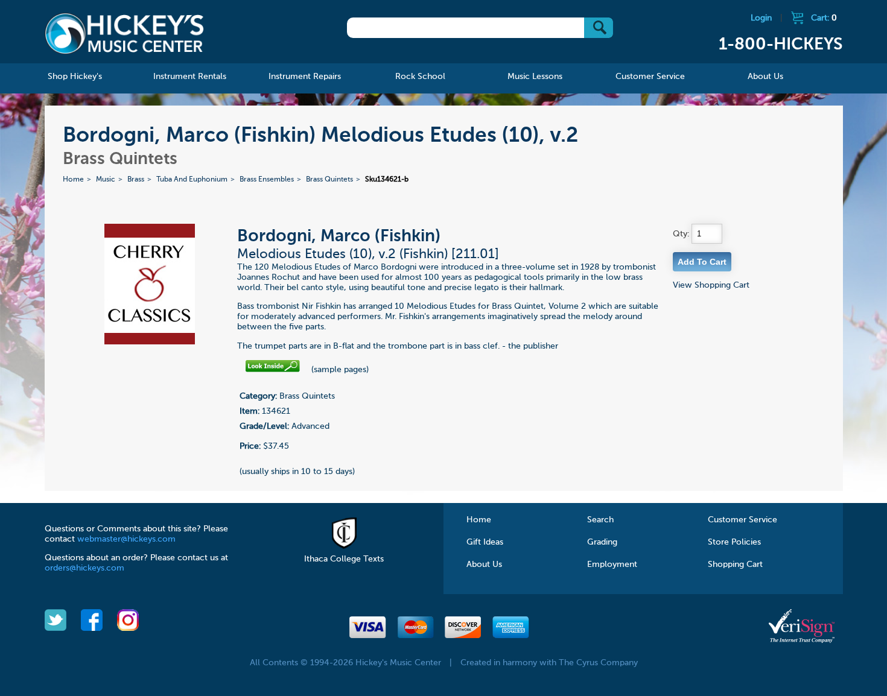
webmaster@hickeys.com (126, 539)
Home (73, 179)
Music (105, 179)
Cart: (824, 18)
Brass (135, 179)
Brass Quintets (329, 179)
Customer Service (742, 520)
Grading (602, 542)
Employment (612, 564)
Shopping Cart (735, 564)
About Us (484, 564)
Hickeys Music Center (125, 33)
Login (761, 18)
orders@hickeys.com (84, 568)
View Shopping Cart (711, 285)
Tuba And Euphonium (191, 179)
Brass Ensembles (267, 179)
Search (600, 520)
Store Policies (734, 542)
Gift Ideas (484, 542)
